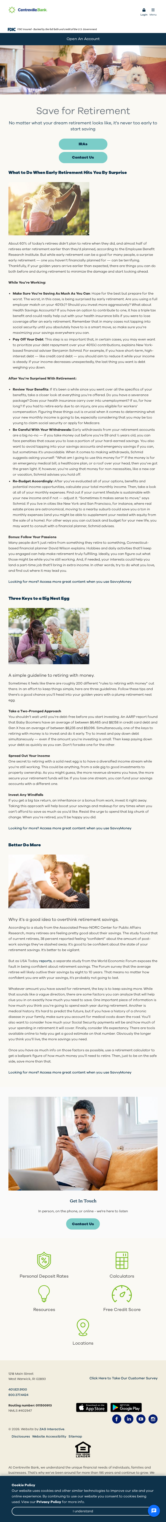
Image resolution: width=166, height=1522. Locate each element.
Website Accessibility (49, 1436)
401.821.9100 (17, 1389)
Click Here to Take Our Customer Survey (123, 1378)
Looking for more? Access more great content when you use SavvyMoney (69, 581)
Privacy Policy (49, 1502)
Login (143, 14)
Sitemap (75, 1436)
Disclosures (21, 1436)
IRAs (83, 144)
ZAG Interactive (51, 1429)
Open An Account (83, 38)
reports (45, 961)
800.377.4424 (18, 1395)
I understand (83, 1511)
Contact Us (83, 157)
